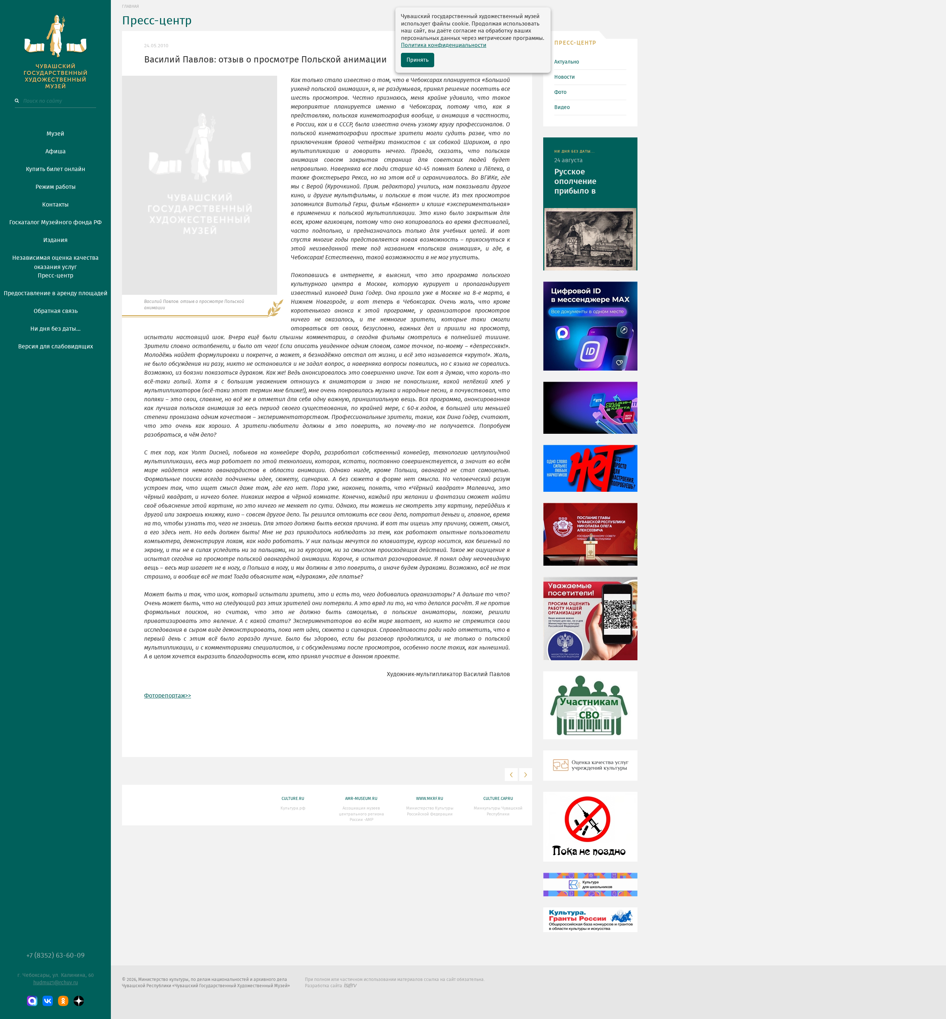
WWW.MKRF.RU (429, 799)
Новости (564, 77)
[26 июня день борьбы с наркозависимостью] (590, 832)
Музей (55, 134)
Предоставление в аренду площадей (56, 293)
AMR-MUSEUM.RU (361, 799)
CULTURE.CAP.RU (498, 799)
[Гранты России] (590, 925)
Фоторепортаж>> (167, 696)
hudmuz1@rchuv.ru (55, 982)
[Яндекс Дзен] (79, 1000)
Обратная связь (56, 311)
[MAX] (32, 1001)
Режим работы (55, 187)
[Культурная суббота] (590, 889)
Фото (560, 92)
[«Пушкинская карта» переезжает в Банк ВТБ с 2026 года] (590, 413)
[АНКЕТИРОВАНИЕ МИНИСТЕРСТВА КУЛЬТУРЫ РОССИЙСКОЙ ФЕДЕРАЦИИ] (590, 623)
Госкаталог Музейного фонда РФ (55, 222)
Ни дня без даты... (55, 329)
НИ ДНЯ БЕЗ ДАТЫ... (574, 151)
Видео (562, 107)
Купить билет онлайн (55, 169)
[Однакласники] (63, 1001)
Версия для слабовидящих (55, 347)
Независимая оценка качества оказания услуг (55, 261)
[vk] (47, 1001)
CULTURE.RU (293, 799)
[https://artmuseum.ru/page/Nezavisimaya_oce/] (590, 770)
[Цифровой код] (590, 331)
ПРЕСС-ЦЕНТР (575, 43)
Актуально (566, 62)
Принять (417, 60)
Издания (55, 240)
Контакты (55, 205)
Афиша (55, 151)
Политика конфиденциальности (443, 45)
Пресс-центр (55, 276)
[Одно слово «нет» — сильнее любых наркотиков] (590, 473)
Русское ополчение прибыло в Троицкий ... (577, 182)
